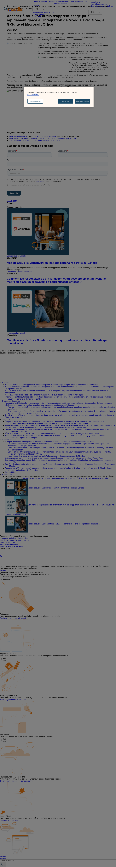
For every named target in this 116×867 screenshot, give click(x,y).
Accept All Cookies (82, 101)
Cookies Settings (35, 101)
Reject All (65, 101)
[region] (59, 97)
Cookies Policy (33, 95)
